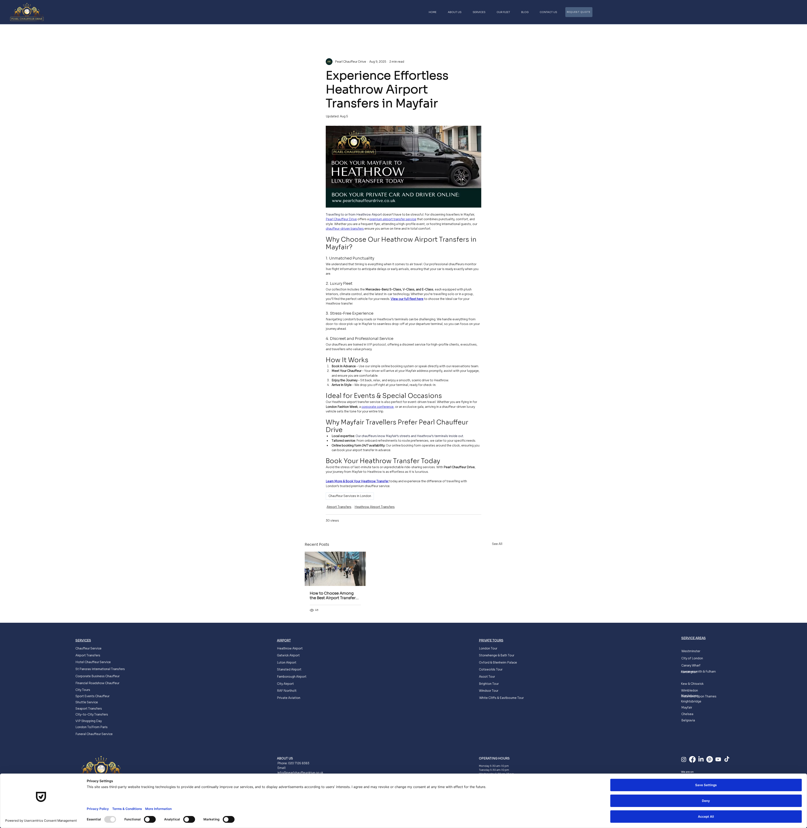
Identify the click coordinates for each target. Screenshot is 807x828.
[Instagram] (683, 759)
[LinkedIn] (701, 759)
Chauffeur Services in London (349, 496)
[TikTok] (727, 759)
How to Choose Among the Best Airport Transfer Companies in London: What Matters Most (333, 595)
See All (497, 544)
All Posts (311, 33)
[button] (497, 33)
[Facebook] (692, 759)
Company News (338, 33)
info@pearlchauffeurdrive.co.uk (300, 773)
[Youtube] (718, 759)
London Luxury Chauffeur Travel (414, 33)
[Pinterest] (709, 759)
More (449, 33)
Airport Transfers (370, 33)
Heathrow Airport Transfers (375, 507)
